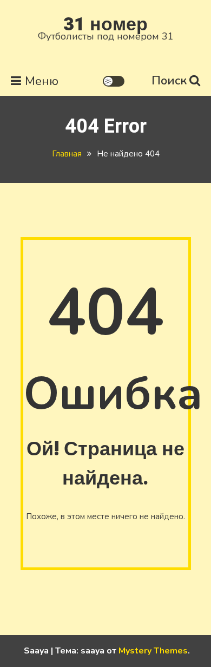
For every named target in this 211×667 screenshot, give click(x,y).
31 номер (105, 24)
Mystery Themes (153, 651)
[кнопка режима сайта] (113, 81)
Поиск (169, 81)
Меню (41, 81)
